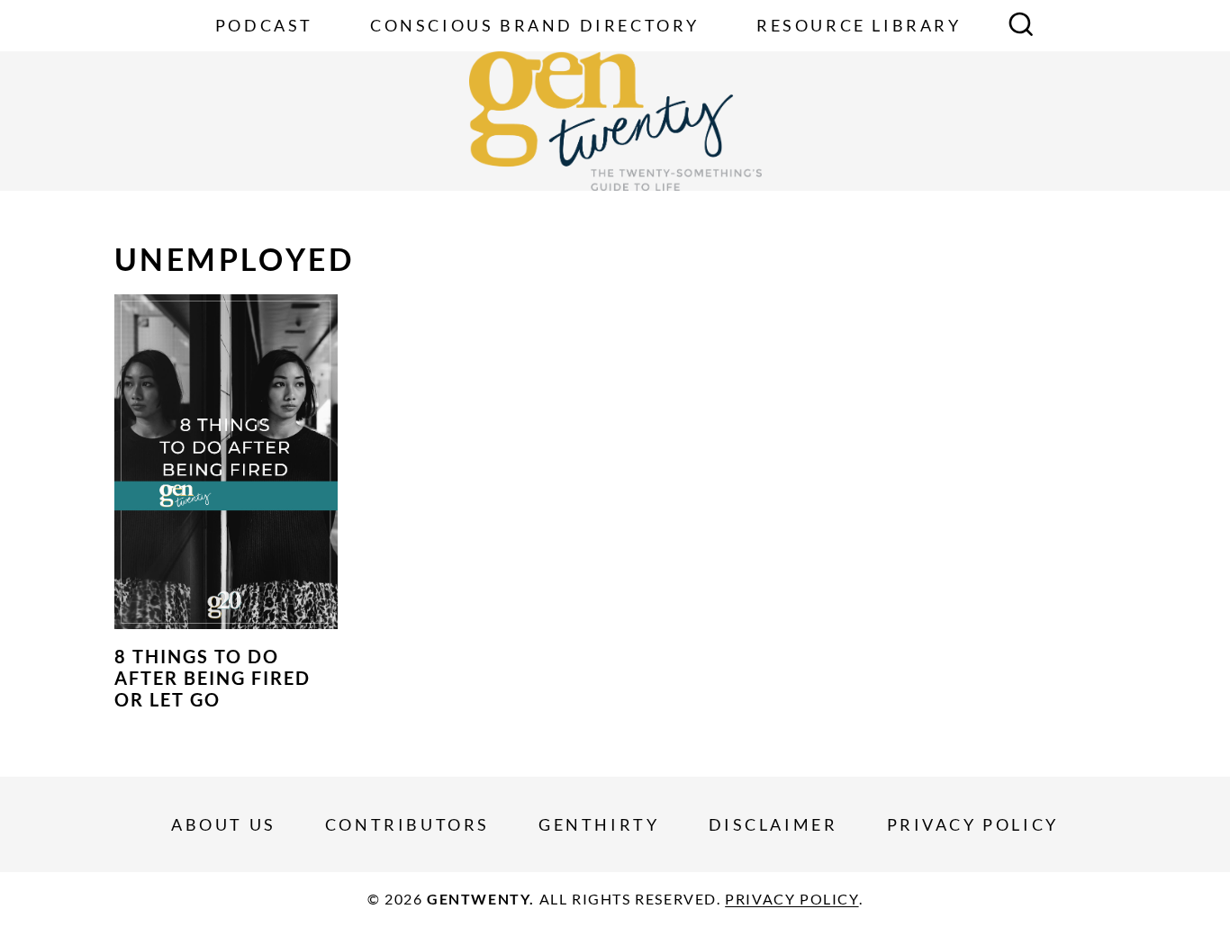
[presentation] (226, 461)
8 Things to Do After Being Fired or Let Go (212, 677)
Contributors (407, 824)
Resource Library (859, 25)
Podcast (264, 25)
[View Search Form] (1021, 26)
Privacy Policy (973, 824)
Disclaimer (773, 824)
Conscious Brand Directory (535, 25)
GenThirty (598, 824)
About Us (223, 824)
